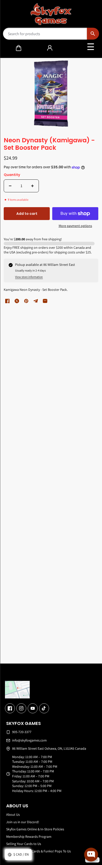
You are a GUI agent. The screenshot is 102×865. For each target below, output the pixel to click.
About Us (13, 814)
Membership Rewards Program (28, 836)
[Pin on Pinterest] (26, 301)
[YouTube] (33, 708)
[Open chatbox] (91, 855)
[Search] (93, 34)
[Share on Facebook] (7, 301)
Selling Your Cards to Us (23, 843)
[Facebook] (10, 708)
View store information (29, 277)
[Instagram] (21, 708)
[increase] (32, 186)
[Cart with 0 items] (19, 48)
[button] (19, 48)
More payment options (75, 225)
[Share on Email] (45, 301)
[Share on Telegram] (35, 301)
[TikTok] (44, 708)
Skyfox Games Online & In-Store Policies (35, 829)
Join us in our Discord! (22, 822)
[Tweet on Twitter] (17, 301)
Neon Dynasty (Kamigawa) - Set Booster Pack (49, 144)
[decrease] (10, 186)
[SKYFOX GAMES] (51, 14)
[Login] (50, 48)
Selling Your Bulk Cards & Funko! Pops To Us (38, 851)
